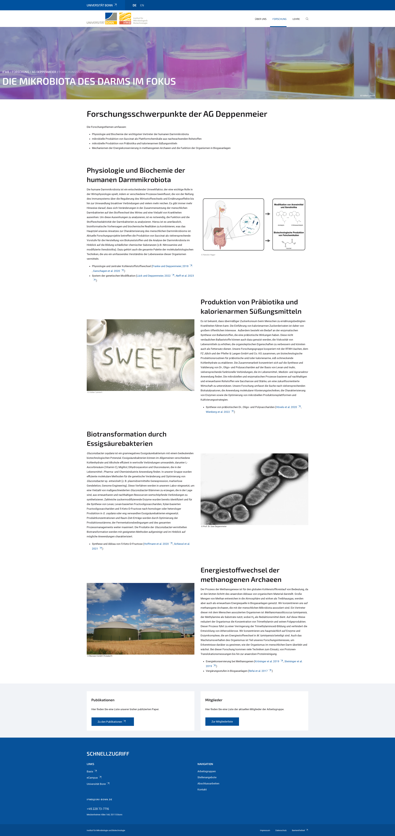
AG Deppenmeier (44, 72)
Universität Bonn (100, 5)
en (142, 5)
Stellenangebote (207, 777)
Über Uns (260, 18)
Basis (90, 771)
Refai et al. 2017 (258, 670)
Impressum (265, 830)
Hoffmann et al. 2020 (156, 543)
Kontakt (202, 789)
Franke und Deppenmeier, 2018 (170, 266)
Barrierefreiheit (298, 830)
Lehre (296, 18)
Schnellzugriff (108, 753)
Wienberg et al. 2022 (218, 411)
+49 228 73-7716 (98, 808)
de (134, 5)
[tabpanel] (197, 63)
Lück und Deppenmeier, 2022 (154, 275)
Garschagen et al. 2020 (106, 270)
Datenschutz (281, 830)
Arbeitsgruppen (207, 771)
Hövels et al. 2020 (286, 407)
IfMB (5, 72)
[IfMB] (117, 18)
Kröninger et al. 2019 (267, 661)
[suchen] (305, 21)
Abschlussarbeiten (208, 783)
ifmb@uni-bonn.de (99, 799)
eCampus (92, 777)
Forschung (279, 18)
